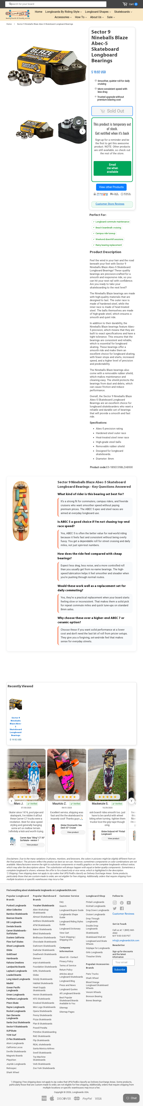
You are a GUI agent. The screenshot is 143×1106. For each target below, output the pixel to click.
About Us (96, 17)
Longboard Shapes (97, 11)
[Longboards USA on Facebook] (122, 909)
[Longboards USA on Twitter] (115, 909)
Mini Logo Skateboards (44, 1007)
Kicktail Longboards (96, 906)
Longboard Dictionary (69, 928)
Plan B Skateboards (42, 1023)
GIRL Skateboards (42, 971)
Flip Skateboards (41, 1040)
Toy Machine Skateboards (39, 1058)
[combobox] (55, 4)
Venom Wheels (93, 992)
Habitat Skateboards (43, 983)
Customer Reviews (123, 913)
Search (62, 906)
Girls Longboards (94, 952)
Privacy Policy (66, 961)
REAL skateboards (42, 1044)
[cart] (125, 4)
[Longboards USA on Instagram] (115, 903)
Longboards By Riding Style (62, 11)
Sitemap (63, 1007)
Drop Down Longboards (97, 910)
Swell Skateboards (42, 1052)
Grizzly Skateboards (42, 979)
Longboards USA (80, 1092)
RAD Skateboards (41, 1036)
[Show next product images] (82, 131)
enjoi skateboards (42, 962)
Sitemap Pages (66, 1011)
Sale (110, 17)
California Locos (14, 1047)
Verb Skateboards (42, 1064)
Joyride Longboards (16, 1064)
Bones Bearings (93, 1000)
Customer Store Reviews (110, 203)
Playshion (11, 1060)
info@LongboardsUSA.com (125, 940)
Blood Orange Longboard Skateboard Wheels (97, 985)
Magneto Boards (14, 1055)
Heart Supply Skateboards (39, 989)
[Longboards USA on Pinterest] (122, 903)
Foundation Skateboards (45, 966)
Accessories (62, 17)
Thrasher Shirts (93, 956)
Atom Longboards (15, 1043)
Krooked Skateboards (43, 1003)
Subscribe (119, 969)
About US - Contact (68, 957)
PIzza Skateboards (42, 1019)
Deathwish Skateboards (45, 954)
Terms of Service (67, 965)
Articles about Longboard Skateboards (71, 975)
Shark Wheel (12, 1072)
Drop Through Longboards (92, 920)
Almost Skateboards (43, 917)
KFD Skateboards (41, 998)
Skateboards (122, 11)
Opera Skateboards (42, 1011)
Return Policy (65, 969)
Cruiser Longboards (95, 914)
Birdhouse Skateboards (44, 937)
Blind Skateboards (42, 933)
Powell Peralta (40, 1028)
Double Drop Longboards (92, 927)
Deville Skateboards (16, 1051)
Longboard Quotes (68, 989)
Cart (133, 4)
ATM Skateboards (42, 925)
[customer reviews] (112, 68)
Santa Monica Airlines (43, 1048)
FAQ (61, 902)
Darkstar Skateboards (44, 950)
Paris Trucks (92, 974)
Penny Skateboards (42, 1015)
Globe (36, 975)
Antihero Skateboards (43, 921)
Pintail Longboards (95, 902)
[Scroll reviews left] (11, 801)
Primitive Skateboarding (44, 1032)
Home (38, 11)
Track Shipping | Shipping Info (67, 938)
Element (37, 958)
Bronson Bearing (94, 996)
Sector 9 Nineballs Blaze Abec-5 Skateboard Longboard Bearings (16, 727)
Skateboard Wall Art (96, 937)
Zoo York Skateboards (44, 1068)
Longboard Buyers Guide (71, 910)
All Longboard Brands (69, 993)
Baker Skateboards (42, 929)
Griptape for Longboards (98, 948)
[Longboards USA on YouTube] (129, 903)
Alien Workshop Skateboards (40, 911)
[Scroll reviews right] (131, 801)
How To (80, 17)
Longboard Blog (67, 981)
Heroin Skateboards (42, 994)
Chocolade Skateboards (45, 941)
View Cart (64, 933)
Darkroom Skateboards (44, 946)
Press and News (67, 985)
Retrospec (11, 1068)
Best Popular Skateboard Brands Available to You (68, 1000)
